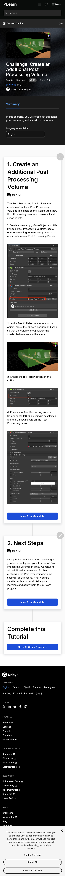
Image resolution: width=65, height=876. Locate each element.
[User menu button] (46, 4)
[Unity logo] (10, 675)
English (6, 687)
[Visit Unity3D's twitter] (14, 706)
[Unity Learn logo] (10, 4)
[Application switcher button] (40, 4)
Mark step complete (32, 516)
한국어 (39, 693)
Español (17, 693)
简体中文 (6, 693)
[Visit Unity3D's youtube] (3, 706)
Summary (13, 104)
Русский (28, 693)
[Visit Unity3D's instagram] (25, 706)
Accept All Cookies (33, 870)
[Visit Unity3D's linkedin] (9, 706)
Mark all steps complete (32, 647)
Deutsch (17, 687)
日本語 (27, 687)
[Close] (61, 830)
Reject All (32, 862)
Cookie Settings (32, 855)
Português (49, 687)
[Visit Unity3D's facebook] (20, 706)
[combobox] (32, 13)
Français (37, 687)
